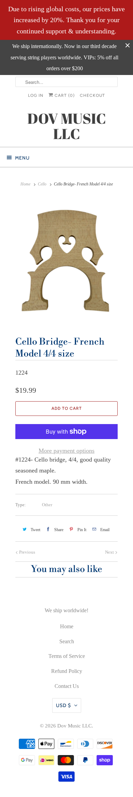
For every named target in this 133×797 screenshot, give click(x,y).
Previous (26, 552)
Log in (35, 95)
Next (110, 552)
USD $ (63, 705)
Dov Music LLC (74, 725)
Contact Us (67, 686)
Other (47, 504)
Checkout (92, 95)
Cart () (64, 95)
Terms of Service (66, 656)
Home (66, 626)
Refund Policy (66, 671)
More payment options (66, 450)
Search (66, 641)
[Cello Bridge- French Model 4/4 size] (66, 261)
